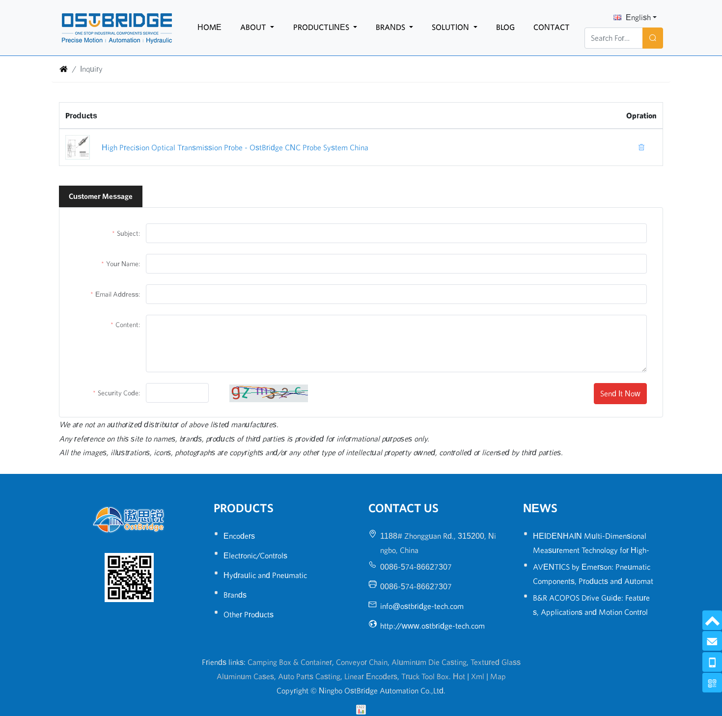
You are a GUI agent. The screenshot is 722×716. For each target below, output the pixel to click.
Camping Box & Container (290, 662)
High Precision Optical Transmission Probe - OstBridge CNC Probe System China (235, 147)
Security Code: (119, 393)
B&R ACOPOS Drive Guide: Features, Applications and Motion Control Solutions (591, 612)
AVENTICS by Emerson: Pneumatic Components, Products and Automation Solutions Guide (593, 581)
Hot (459, 676)
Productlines (322, 27)
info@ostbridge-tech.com (422, 606)
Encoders (239, 535)
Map (498, 676)
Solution (451, 27)
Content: (127, 325)
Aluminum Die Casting (429, 662)
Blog (505, 27)
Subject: (128, 233)
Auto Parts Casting (309, 676)
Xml (477, 676)
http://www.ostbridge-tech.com (432, 625)
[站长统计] (361, 708)
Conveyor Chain (362, 662)
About (254, 27)
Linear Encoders (370, 676)
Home (209, 27)
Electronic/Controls (255, 555)
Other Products (248, 614)
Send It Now (620, 393)
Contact (551, 27)
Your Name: (123, 264)
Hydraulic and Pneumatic (265, 575)
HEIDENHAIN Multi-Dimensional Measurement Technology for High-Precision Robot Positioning (591, 550)
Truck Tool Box (425, 676)
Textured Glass (496, 662)
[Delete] (641, 147)
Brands (391, 27)
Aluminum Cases (245, 676)
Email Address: (117, 294)
